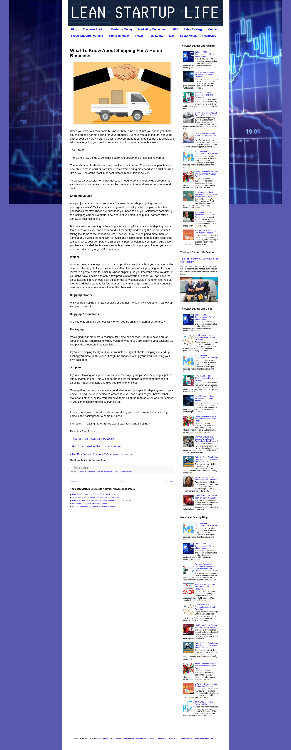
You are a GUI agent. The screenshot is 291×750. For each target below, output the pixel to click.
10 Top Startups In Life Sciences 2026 (204, 703)
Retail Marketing (126, 471)
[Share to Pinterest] (87, 467)
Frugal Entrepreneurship (87, 35)
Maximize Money (121, 29)
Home (122, 482)
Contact (213, 29)
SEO (175, 29)
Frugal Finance (138, 738)
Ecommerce (81, 471)
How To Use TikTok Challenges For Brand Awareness (204, 95)
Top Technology (119, 35)
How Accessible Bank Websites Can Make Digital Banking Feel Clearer (101, 500)
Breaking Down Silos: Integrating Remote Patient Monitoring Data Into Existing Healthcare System (206, 567)
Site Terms (151, 738)
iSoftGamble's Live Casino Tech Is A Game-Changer (206, 497)
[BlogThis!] (78, 467)
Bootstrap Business (121, 738)
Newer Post (75, 482)
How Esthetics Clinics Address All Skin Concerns (206, 478)
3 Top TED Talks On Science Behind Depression (206, 213)
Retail (139, 35)
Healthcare (209, 35)
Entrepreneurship (93, 471)
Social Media (188, 35)
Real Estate (156, 35)
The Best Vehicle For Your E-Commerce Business (102, 454)
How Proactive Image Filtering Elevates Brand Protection (205, 337)
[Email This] (75, 467)
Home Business (106, 471)
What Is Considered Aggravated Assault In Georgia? (93, 507)
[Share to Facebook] (84, 467)
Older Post (169, 482)
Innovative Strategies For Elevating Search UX (91, 503)
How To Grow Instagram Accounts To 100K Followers (205, 586)
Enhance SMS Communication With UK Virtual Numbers (205, 54)
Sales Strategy (193, 29)
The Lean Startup (94, 29)
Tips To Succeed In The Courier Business (97, 446)
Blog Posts (161, 738)
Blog (74, 29)
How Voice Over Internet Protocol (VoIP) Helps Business (205, 74)
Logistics (116, 471)
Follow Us (198, 738)
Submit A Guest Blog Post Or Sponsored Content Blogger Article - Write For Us (206, 459)
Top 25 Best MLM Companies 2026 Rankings (206, 152)
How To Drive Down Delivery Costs (93, 438)
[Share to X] (81, 467)
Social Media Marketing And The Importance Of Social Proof (96, 497)
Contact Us (208, 738)
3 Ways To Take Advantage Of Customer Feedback (206, 232)
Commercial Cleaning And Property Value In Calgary (206, 114)
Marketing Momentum (152, 29)
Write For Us (173, 738)
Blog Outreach (186, 738)
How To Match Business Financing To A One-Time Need (95, 494)
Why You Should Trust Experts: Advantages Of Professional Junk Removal (206, 439)
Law (171, 35)
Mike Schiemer (103, 738)
